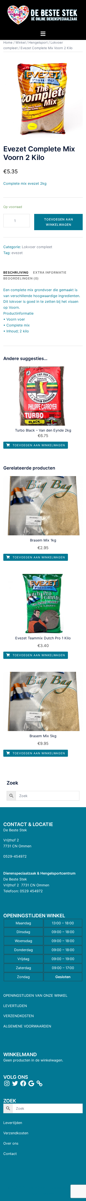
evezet (17, 253)
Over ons (10, 1143)
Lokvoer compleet (37, 247)
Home (8, 43)
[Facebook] (23, 1083)
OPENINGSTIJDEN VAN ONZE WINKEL (35, 995)
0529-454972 (15, 856)
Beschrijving (16, 272)
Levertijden (12, 1122)
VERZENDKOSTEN (18, 1016)
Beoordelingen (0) (21, 278)
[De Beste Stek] (43, 15)
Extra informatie (50, 272)
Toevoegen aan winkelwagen (58, 221)
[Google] (31, 1083)
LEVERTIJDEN (15, 1006)
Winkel (20, 43)
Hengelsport (38, 43)
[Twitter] (15, 1083)
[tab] (16, 272)
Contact (10, 1153)
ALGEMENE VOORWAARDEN (27, 1026)
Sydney (47, 1193)
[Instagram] (6, 1083)
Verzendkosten (15, 1133)
